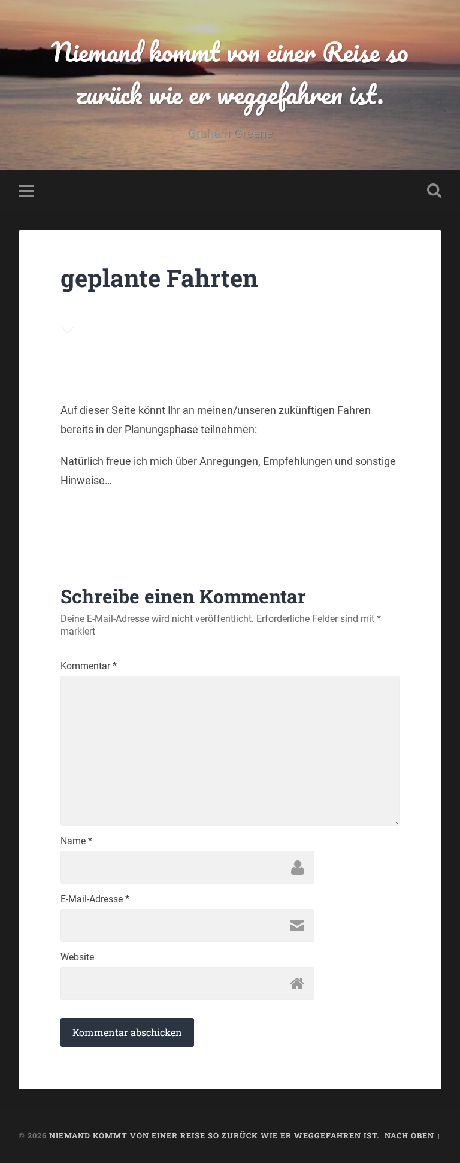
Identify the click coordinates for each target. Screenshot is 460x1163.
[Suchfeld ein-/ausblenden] (434, 190)
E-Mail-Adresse (94, 899)
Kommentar (88, 666)
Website (77, 957)
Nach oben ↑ (413, 1135)
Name (76, 841)
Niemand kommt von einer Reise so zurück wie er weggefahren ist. (229, 72)
